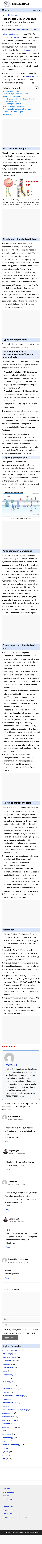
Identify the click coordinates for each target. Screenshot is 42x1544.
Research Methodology (11, 1445)
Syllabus (5, 1452)
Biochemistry (13, 15)
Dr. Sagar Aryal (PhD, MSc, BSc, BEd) (25, 29)
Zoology (5, 1459)
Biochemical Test (8, 1361)
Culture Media (7, 1385)
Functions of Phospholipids (13, 112)
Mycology (5, 1431)
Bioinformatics (7, 1368)
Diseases (5, 1392)
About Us (6, 1496)
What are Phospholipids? (12, 91)
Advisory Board (9, 1492)
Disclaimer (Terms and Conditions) (16, 1517)
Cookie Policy (8, 1514)
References (7, 114)
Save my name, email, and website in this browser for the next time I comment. (21, 1331)
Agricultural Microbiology (11, 1350)
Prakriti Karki (12, 1065)
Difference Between (9, 1389)
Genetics (5, 1406)
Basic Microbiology (9, 1357)
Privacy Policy (8, 1510)
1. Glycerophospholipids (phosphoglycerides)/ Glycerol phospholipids (21, 100)
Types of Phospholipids (12, 97)
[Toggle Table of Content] (35, 88)
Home (4, 15)
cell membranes (28, 50)
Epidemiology (7, 1399)
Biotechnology (7, 1375)
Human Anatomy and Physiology (15, 1410)
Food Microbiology (9, 1403)
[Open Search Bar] (37, 10)
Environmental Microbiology (13, 1396)
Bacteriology (7, 1354)
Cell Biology (6, 1382)
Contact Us (7, 1499)
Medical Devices (8, 1420)
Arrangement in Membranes (13, 106)
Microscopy (6, 1424)
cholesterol (30, 76)
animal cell (18, 37)
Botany (4, 1378)
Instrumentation (8, 1417)
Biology (5, 1371)
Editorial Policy (8, 1507)
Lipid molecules (8, 34)
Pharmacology (7, 1438)
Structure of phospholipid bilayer (15, 94)
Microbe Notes (20, 3)
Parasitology (7, 1434)
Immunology (6, 1413)
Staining (5, 1448)
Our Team (7, 1489)
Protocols (5, 1441)
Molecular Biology (9, 1427)
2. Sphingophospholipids (14, 104)
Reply (7, 1141)
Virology (5, 1455)
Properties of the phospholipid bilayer (17, 109)
